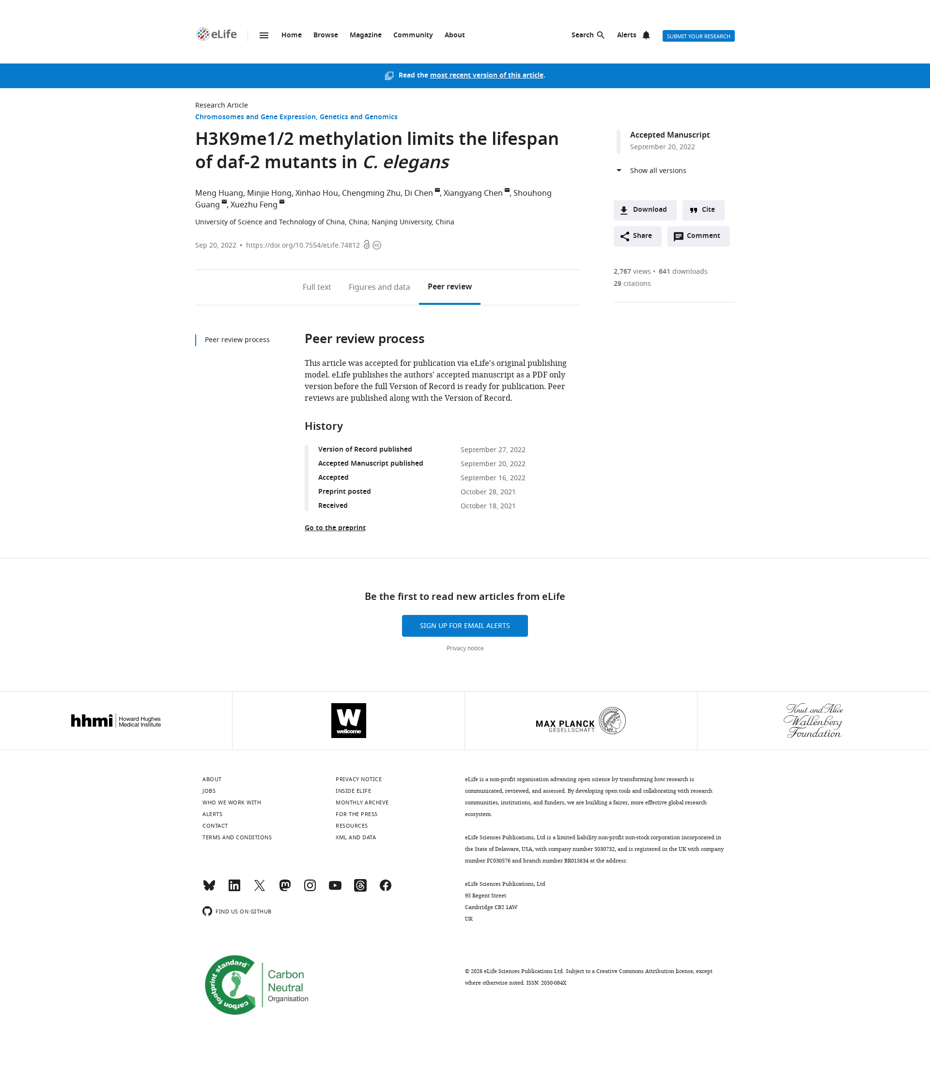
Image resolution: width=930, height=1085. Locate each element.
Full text (317, 287)
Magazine (366, 35)
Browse (325, 35)
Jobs (209, 791)
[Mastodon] (285, 890)
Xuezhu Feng (254, 205)
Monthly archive (362, 802)
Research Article (221, 105)
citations (632, 284)
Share (642, 236)
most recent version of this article (486, 75)
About (455, 35)
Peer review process (237, 340)
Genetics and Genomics (359, 117)
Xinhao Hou (316, 193)
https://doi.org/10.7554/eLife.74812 (303, 245)
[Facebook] (385, 890)
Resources (352, 826)
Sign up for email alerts (465, 626)
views (632, 272)
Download (650, 210)
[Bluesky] (209, 890)
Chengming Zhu (371, 193)
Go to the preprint (335, 528)
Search (583, 35)
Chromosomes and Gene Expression (255, 117)
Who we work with (231, 802)
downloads (683, 272)
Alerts (626, 35)
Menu (264, 35)
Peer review (450, 287)
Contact (215, 826)
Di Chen (418, 193)
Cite (708, 210)
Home (291, 35)
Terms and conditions (237, 837)
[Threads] (360, 890)
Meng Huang (219, 193)
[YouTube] (335, 890)
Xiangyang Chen (473, 193)
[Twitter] (259, 890)
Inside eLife (353, 791)
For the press (357, 814)
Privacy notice (465, 648)
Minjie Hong (269, 193)
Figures (379, 287)
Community (413, 35)
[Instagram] (310, 890)
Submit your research (698, 36)
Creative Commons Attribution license (644, 971)
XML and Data (356, 837)
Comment (706, 238)
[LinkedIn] (234, 890)
